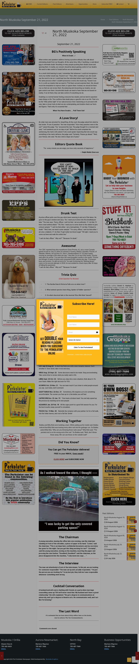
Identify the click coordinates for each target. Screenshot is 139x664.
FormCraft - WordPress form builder (79, 354)
